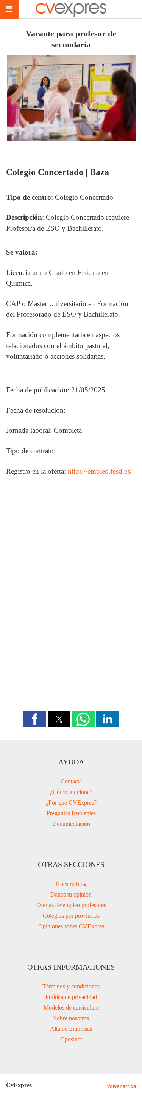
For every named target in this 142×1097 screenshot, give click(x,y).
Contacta (71, 781)
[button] (34, 719)
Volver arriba (121, 1086)
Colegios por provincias (71, 915)
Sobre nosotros (71, 1018)
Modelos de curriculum (71, 1007)
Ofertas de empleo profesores (71, 905)
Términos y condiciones (71, 986)
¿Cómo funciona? (71, 792)
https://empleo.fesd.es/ (100, 471)
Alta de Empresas (71, 1029)
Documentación (71, 823)
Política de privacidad (71, 997)
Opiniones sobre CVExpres (71, 926)
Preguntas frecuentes (71, 813)
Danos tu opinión (71, 894)
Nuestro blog (71, 884)
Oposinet (71, 1039)
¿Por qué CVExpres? (71, 802)
